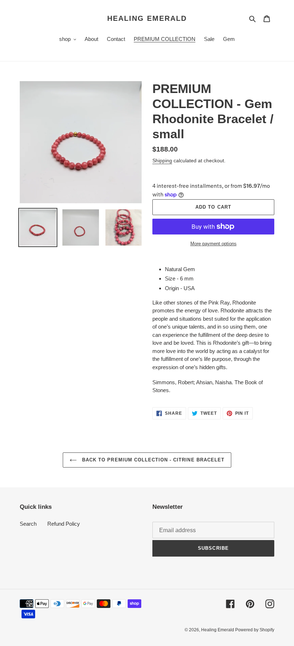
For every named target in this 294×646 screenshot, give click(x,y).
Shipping (162, 160)
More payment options (213, 243)
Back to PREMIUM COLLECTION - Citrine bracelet (152, 460)
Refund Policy (63, 524)
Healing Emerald (147, 18)
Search (28, 524)
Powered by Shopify (254, 629)
